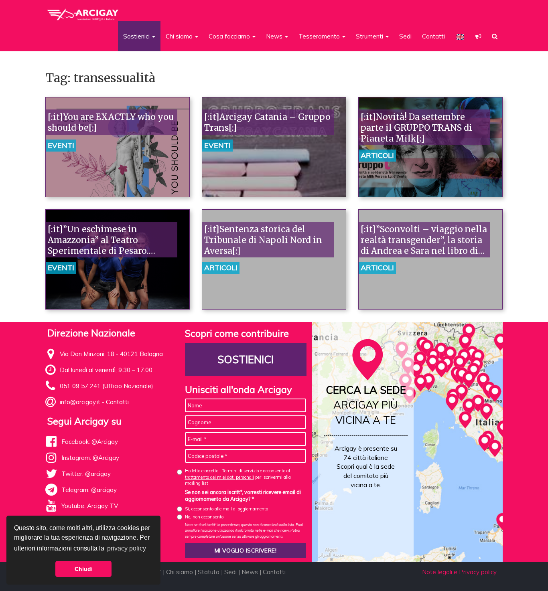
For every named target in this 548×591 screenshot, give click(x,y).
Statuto (208, 572)
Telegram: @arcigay (89, 490)
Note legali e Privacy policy (459, 572)
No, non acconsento (204, 517)
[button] (478, 36)
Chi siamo (179, 572)
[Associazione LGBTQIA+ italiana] (83, 11)
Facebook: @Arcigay (89, 441)
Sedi (405, 36)
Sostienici (245, 359)
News (250, 572)
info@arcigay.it (80, 402)
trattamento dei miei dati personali (219, 477)
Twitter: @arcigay (86, 474)
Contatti (433, 36)
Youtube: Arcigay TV (89, 506)
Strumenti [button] (370, 36)
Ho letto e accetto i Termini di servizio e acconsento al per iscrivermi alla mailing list (238, 477)
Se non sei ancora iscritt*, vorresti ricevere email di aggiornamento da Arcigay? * (243, 495)
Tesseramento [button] (319, 36)
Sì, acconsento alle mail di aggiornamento (226, 509)
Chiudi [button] (84, 569)
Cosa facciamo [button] (230, 36)
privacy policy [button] (126, 548)
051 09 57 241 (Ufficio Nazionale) (106, 386)
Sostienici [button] (137, 36)
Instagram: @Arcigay (90, 457)
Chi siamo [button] (180, 36)
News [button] (275, 36)
